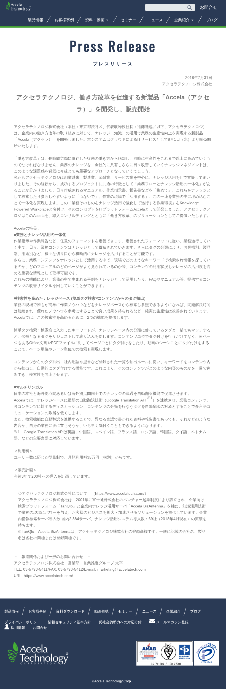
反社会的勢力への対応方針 (120, 622)
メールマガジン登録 (172, 622)
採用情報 (18, 628)
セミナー (128, 20)
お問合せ (40, 627)
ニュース (155, 20)
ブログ (211, 20)
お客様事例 (64, 20)
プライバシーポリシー (22, 622)
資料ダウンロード (70, 611)
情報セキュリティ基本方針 (69, 622)
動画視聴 (101, 611)
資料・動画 (95, 20)
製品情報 (35, 20)
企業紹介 (182, 20)
